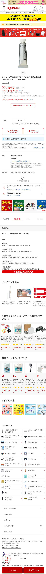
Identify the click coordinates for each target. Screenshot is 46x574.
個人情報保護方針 (38, 565)
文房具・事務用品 (29, 12)
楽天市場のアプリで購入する (23, 105)
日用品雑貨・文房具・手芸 (13, 12)
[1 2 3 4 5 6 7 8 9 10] (20, 120)
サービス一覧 (5, 565)
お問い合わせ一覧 (15, 565)
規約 (43, 147)
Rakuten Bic (13, 8)
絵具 (43, 12)
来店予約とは (37, 147)
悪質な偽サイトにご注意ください (11, 548)
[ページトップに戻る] (43, 567)
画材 (38, 12)
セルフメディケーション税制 (10, 545)
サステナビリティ (27, 565)
